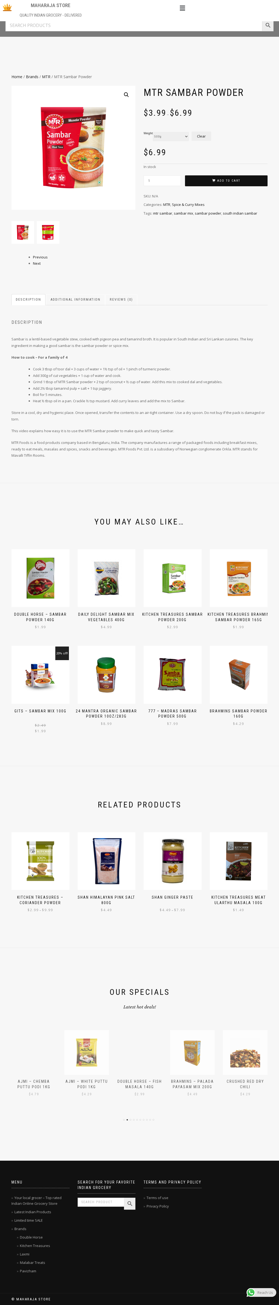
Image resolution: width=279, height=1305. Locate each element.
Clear (201, 136)
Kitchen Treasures (35, 1245)
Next (37, 263)
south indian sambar (240, 213)
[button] (182, 8)
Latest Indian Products (32, 1211)
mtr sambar (162, 213)
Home (16, 76)
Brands (32, 76)
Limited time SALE (28, 1220)
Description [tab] (28, 299)
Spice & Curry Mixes (188, 204)
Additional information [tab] (75, 299)
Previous (40, 257)
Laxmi (24, 1254)
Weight (148, 133)
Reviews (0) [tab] (121, 299)
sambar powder (208, 213)
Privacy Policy (158, 1206)
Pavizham (28, 1271)
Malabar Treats (32, 1262)
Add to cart (228, 180)
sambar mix (183, 213)
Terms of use (157, 1197)
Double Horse (31, 1237)
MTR (46, 76)
